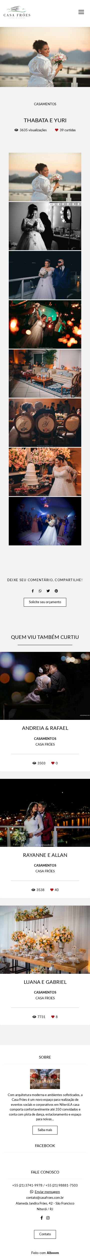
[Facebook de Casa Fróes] (41, 1218)
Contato (45, 1234)
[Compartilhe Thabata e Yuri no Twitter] (48, 591)
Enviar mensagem (47, 1192)
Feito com (45, 1253)
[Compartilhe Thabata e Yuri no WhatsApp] (40, 591)
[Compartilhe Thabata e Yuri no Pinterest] (56, 591)
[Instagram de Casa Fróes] (48, 1218)
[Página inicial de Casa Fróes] (17, 13)
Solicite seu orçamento (45, 602)
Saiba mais (45, 1130)
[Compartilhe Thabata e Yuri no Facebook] (33, 591)
